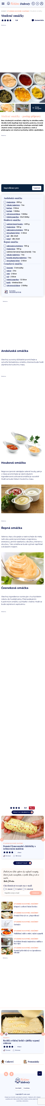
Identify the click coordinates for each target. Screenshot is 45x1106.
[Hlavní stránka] (22, 1081)
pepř (9, 239)
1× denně (9, 889)
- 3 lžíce (13, 208)
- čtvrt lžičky (18, 217)
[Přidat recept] (38, 3)
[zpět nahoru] (39, 1073)
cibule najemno (13, 205)
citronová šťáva (13, 214)
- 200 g (14, 202)
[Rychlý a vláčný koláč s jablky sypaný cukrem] (22, 1022)
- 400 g (18, 224)
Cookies (27, 1088)
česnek (10, 268)
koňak (9, 211)
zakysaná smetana (15, 230)
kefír (9, 283)
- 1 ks (15, 205)
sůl (8, 236)
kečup (9, 208)
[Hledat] (34, 3)
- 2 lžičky (17, 286)
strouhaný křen (13, 233)
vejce (9, 271)
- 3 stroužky (15, 268)
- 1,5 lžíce (17, 280)
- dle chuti (12, 236)
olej (8, 274)
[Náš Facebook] (11, 1074)
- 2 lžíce (17, 261)
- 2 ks (11, 271)
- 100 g (14, 227)
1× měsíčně (29, 889)
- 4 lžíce (17, 233)
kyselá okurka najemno (17, 258)
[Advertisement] (22, 48)
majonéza (11, 202)
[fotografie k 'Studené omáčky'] (22, 87)
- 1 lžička (13, 211)
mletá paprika (13, 217)
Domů (3, 11)
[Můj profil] (41, 3)
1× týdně (19, 889)
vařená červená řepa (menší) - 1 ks (21, 252)
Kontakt (18, 1088)
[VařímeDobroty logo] (18, 3)
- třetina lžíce (14, 283)
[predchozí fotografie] (1, 87)
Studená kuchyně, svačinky (18, 11)
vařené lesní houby (15, 224)
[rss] (6, 1074)
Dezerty (6, 1038)
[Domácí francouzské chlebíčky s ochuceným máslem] (22, 828)
